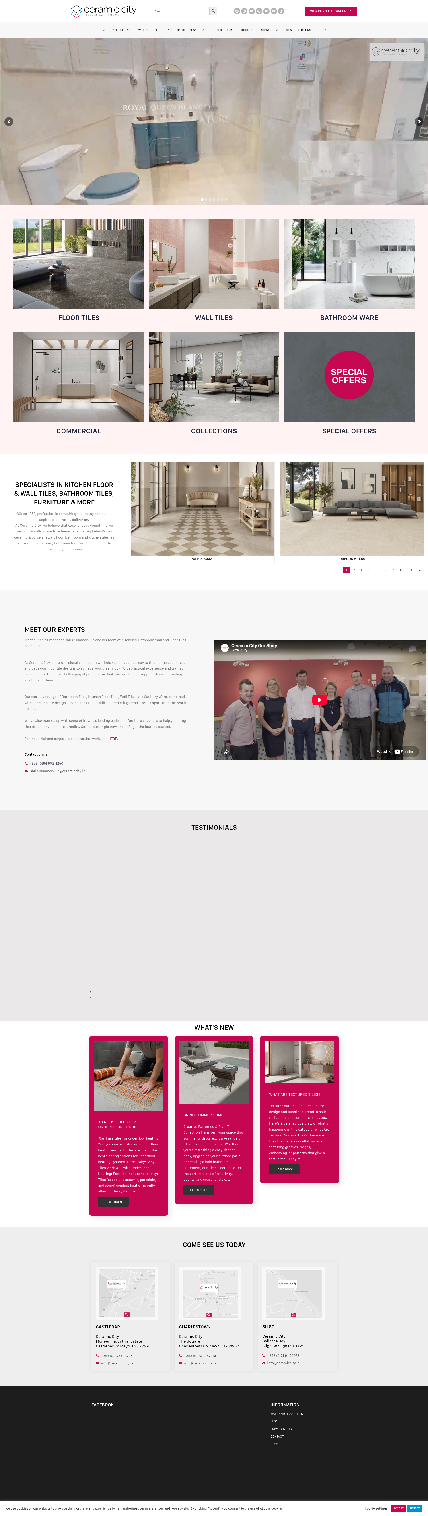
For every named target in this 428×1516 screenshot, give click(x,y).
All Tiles (119, 30)
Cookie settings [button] (376, 1508)
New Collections (298, 30)
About (244, 30)
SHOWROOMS (270, 30)
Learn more (113, 1202)
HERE (112, 739)
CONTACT (324, 30)
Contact (277, 1436)
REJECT (415, 1508)
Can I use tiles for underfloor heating (119, 1124)
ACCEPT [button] (398, 1508)
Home (102, 30)
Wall (140, 30)
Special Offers (223, 30)
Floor (160, 30)
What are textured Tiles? (294, 1094)
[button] (199, 992)
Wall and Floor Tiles (286, 1414)
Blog (274, 1444)
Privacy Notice (282, 1429)
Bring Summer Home (203, 1115)
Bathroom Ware (188, 30)
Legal (274, 1421)
